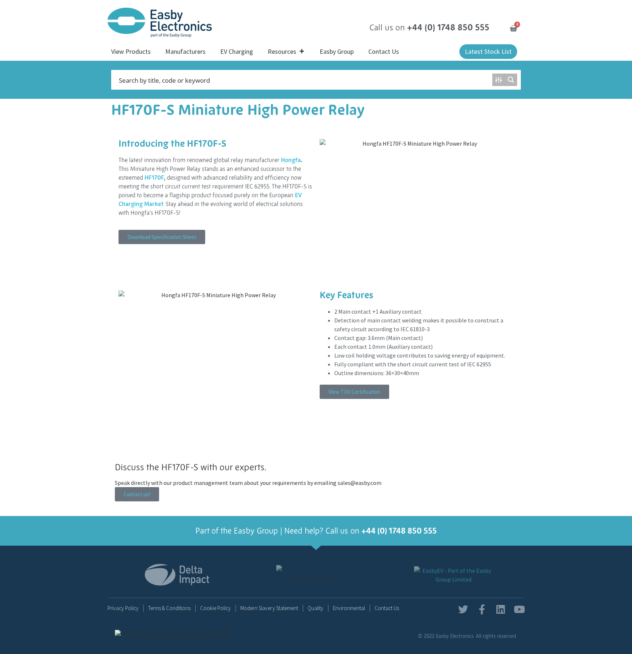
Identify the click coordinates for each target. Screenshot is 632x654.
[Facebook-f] (482, 609)
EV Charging (236, 51)
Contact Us (383, 51)
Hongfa (291, 160)
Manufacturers (185, 51)
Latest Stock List (488, 51)
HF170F (154, 177)
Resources (282, 51)
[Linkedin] (500, 609)
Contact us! (137, 494)
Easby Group (337, 51)
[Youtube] (519, 609)
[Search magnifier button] (511, 80)
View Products (131, 51)
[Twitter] (463, 609)
